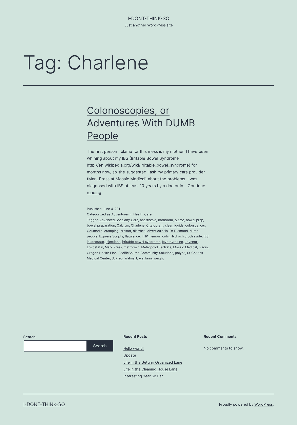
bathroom (165, 220)
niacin (203, 247)
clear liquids (174, 225)
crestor (125, 231)
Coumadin (94, 231)
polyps (180, 253)
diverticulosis (157, 231)
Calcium (123, 225)
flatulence (132, 236)
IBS (206, 236)
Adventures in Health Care (131, 214)
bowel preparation (101, 225)
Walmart (130, 258)
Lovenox (191, 242)
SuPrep (117, 258)
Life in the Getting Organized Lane (152, 362)
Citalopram (154, 225)
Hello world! (133, 348)
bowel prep (194, 220)
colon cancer (195, 225)
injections (113, 242)
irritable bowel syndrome (141, 242)
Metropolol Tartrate (156, 247)
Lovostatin (95, 247)
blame (179, 220)
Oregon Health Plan (102, 253)
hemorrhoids (159, 236)
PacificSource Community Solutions (145, 253)
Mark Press (113, 247)
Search (29, 337)
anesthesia (148, 220)
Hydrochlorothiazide (186, 236)
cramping (111, 231)
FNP (145, 236)
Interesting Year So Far (143, 376)
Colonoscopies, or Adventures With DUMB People (141, 123)
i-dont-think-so (148, 18)
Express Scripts (111, 236)
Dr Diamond (179, 231)
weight (159, 258)
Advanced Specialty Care (118, 220)
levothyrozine (172, 242)
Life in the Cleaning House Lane (150, 369)
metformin (131, 247)
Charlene (137, 225)
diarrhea (139, 231)
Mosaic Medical (185, 247)
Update (129, 355)
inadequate (95, 242)
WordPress (263, 404)
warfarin (145, 258)
